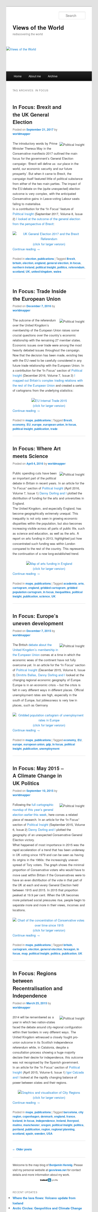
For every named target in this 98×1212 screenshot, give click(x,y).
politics (62, 267)
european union (53, 424)
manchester (31, 1125)
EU (29, 424)
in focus (75, 263)
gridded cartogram (53, 588)
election (30, 258)
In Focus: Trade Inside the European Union (39, 294)
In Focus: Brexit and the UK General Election (37, 114)
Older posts (22, 1149)
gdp (48, 744)
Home (18, 76)
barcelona (70, 1112)
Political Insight (23, 214)
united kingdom (41, 271)
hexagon (69, 949)
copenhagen (31, 1116)
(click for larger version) (49, 244)
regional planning (62, 1129)
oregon (46, 1125)
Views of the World (38, 27)
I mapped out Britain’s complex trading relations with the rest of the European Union (48, 380)
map (25, 953)
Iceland (17, 1120)
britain (17, 263)
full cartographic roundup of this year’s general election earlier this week (33, 809)
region (45, 1129)
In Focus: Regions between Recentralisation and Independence (38, 984)
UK (28, 271)
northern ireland (23, 267)
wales (57, 271)
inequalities (63, 592)
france (70, 1116)
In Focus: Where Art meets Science (37, 452)
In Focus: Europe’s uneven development (38, 619)
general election (58, 263)
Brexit (71, 258)
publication (41, 429)
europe (37, 424)
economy (19, 424)
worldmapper (21, 134)
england (40, 263)
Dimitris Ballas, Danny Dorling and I (40, 675)
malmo (17, 1125)
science (44, 596)
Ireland (61, 1120)
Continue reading (26, 249)
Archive (53, 76)
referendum (76, 267)
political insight (46, 267)
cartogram (20, 588)
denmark (47, 1116)
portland (18, 1129)
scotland (18, 271)
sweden (39, 1133)
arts (81, 583)
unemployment (49, 748)
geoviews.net (58, 1170)
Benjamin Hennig (60, 1165)
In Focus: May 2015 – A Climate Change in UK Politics (38, 775)
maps (29, 420)
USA (49, 1133)
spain (29, 1133)
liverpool (73, 1120)
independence (45, 1120)
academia (70, 583)
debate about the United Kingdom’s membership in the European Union (35, 649)
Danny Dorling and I (53, 493)
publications (46, 258)
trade (54, 429)
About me (35, 76)
